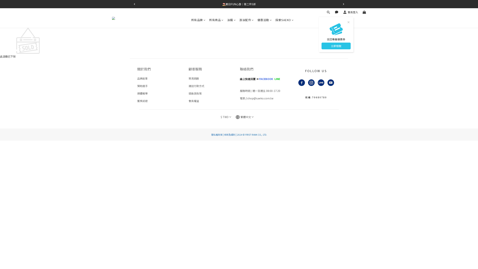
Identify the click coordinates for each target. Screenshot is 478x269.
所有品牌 (197, 20)
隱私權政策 (216, 134)
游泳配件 (245, 20)
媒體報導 (142, 93)
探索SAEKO (283, 20)
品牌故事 (142, 78)
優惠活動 (263, 20)
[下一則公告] (343, 4)
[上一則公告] (134, 4)
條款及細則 (229, 134)
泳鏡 (230, 20)
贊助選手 (142, 86)
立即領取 (336, 46)
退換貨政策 (195, 93)
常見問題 (194, 78)
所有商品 (215, 20)
